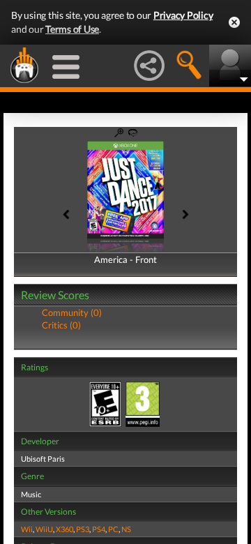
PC (113, 529)
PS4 (98, 529)
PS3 (82, 529)
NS (126, 529)
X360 (64, 529)
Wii (27, 529)
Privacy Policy (183, 15)
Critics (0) (61, 325)
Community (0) (72, 312)
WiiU (44, 529)
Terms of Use (72, 29)
